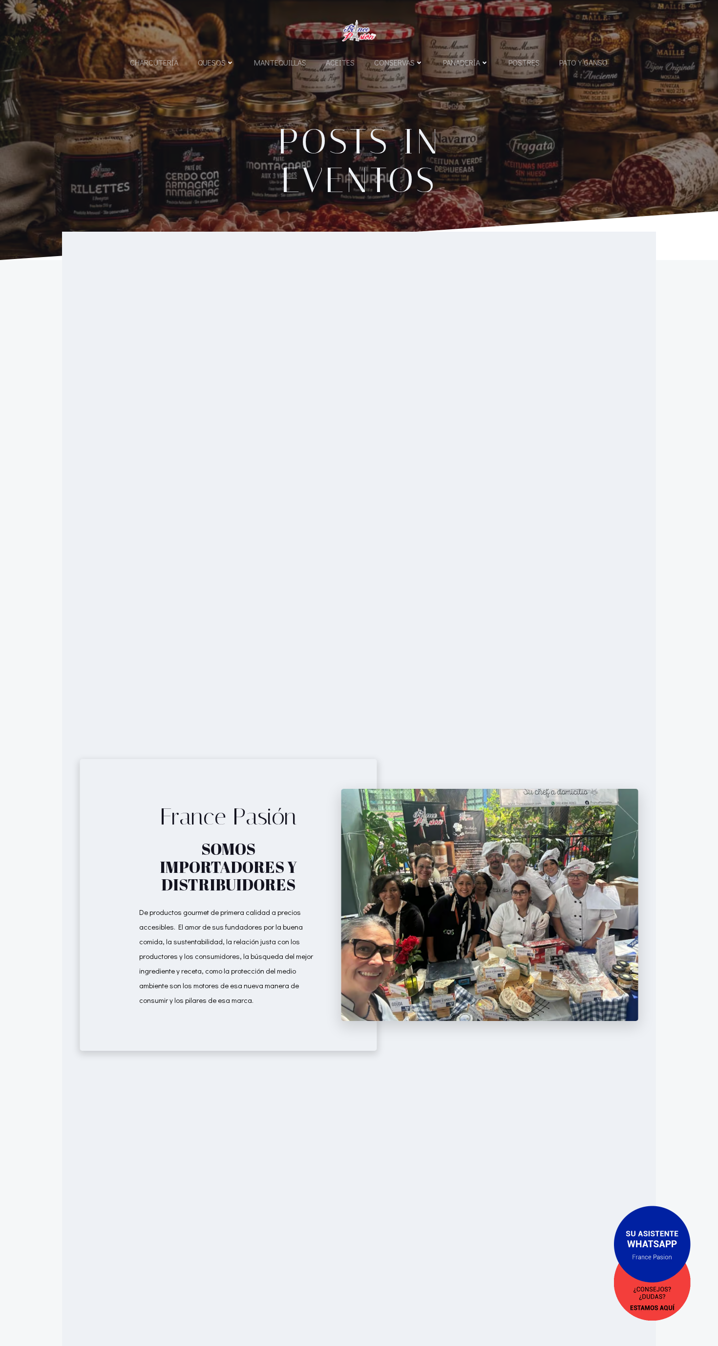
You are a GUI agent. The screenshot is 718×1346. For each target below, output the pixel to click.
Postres (524, 62)
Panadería (461, 62)
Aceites (340, 62)
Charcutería (154, 62)
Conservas (394, 62)
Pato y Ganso (583, 62)
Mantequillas (280, 62)
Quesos (212, 62)
